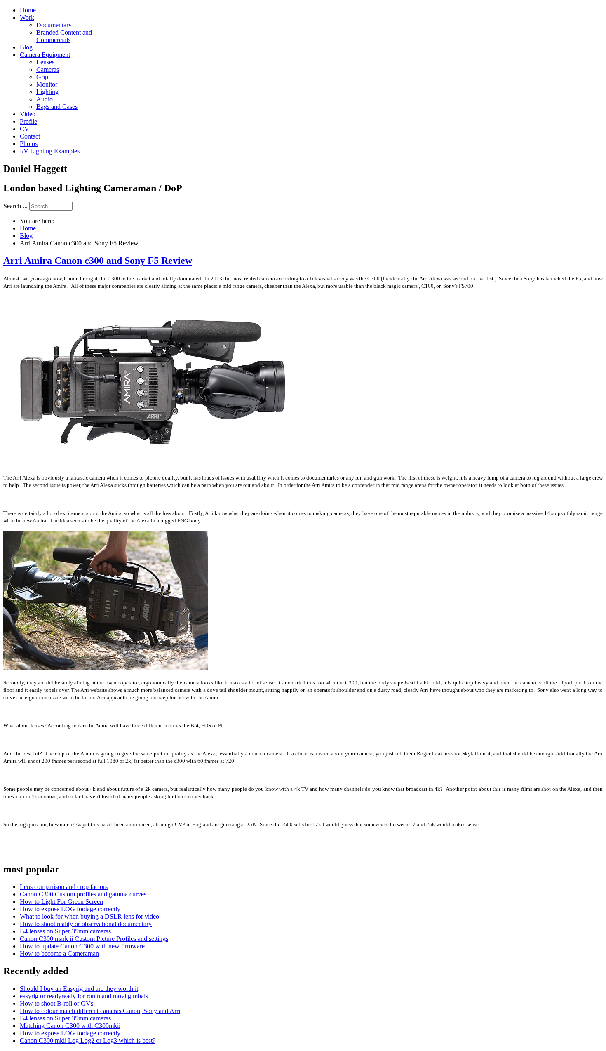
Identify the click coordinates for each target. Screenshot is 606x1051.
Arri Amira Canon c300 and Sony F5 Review (97, 260)
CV (24, 128)
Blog (26, 47)
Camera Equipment (45, 54)
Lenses (45, 62)
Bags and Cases (57, 106)
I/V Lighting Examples (50, 151)
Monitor (46, 84)
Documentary (54, 24)
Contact (30, 136)
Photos (29, 143)
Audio (44, 99)
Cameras (47, 69)
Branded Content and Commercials (64, 36)
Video (27, 114)
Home (28, 10)
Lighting (47, 91)
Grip (42, 76)
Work (27, 17)
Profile (28, 121)
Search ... (15, 205)
